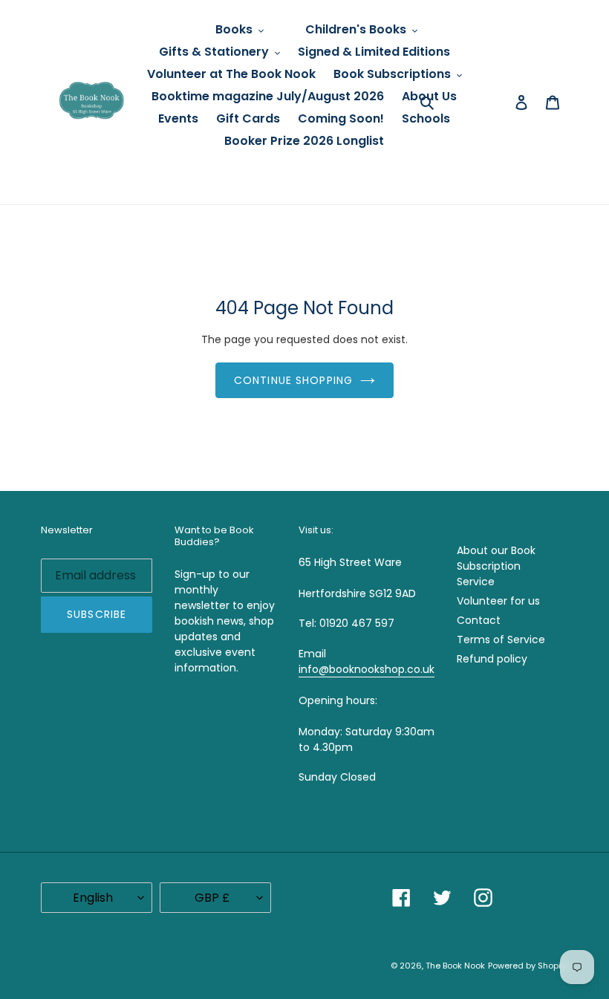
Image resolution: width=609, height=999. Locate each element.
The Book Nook (455, 966)
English (93, 897)
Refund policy (492, 658)
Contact (479, 620)
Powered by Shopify (528, 966)
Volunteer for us (498, 600)
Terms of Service (501, 639)
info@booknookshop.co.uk (366, 669)
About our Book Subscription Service (496, 566)
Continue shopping (293, 380)
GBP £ (212, 897)
